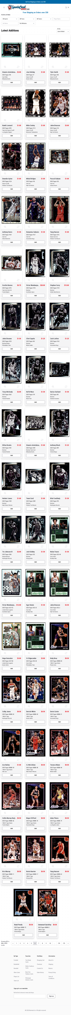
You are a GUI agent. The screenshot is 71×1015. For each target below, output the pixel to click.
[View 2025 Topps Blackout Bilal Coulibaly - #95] (59, 476)
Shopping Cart (40, 960)
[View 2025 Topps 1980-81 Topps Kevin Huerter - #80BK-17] (35, 849)
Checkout (39, 964)
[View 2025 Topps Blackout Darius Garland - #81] (59, 369)
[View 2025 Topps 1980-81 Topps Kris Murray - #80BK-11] (11, 849)
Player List (16, 976)
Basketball (16, 964)
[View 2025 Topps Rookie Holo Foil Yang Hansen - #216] (59, 209)
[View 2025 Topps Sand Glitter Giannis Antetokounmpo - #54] (11, 49)
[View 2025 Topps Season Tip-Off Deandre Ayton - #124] (11, 156)
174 (59, 943)
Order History (40, 972)
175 (64, 943)
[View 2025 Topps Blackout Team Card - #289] (35, 476)
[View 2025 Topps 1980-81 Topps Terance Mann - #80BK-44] (59, 742)
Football (16, 960)
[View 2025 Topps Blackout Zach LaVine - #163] (59, 316)
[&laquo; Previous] (13, 943)
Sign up (51, 996)
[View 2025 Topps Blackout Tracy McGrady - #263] (11, 369)
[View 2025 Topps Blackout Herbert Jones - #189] (11, 476)
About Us (51, 960)
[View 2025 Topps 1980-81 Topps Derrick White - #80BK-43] (35, 689)
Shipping (51, 964)
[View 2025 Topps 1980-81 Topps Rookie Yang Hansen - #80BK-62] (59, 849)
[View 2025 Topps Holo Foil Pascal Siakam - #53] (59, 156)
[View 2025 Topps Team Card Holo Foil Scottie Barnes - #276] (11, 263)
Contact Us (40, 968)
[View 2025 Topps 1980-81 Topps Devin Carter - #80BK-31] (59, 689)
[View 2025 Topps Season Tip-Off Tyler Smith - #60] (59, 49)
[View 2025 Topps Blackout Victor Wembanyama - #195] (35, 263)
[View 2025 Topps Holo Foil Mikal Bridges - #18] (35, 156)
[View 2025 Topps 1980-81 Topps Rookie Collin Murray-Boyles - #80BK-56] (11, 795)
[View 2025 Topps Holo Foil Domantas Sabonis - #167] (35, 209)
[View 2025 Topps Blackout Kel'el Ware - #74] (35, 369)
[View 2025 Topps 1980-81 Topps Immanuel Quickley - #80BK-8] (47, 902)
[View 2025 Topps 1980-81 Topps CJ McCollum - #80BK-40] (35, 742)
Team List (16, 980)
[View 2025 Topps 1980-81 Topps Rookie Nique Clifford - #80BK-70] (35, 795)
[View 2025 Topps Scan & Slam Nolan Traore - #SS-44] (59, 529)
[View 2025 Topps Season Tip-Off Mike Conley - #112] (35, 103)
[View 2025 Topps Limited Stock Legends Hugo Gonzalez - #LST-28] (11, 636)
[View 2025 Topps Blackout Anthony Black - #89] (59, 423)
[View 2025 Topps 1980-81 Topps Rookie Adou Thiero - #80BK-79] (59, 795)
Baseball (16, 968)
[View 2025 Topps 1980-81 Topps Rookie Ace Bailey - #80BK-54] (11, 742)
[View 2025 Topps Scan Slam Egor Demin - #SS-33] (35, 582)
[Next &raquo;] (68, 943)
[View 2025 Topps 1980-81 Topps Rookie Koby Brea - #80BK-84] (59, 636)
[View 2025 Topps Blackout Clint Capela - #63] (35, 316)
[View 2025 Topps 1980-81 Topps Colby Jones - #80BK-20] (11, 689)
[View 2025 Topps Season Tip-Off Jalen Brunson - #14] (59, 103)
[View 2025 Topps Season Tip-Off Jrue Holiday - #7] (35, 49)
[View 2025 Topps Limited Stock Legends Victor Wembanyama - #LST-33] (11, 582)
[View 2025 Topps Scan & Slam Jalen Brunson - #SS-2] (59, 582)
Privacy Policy (52, 972)
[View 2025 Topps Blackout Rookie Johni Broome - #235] (11, 316)
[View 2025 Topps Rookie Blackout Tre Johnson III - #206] (11, 529)
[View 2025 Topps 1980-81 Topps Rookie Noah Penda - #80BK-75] (23, 902)
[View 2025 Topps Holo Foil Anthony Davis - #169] (11, 209)
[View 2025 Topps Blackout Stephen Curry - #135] (59, 263)
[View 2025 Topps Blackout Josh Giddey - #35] (35, 529)
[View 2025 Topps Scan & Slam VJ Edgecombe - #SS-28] (35, 636)
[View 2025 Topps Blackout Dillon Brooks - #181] (11, 423)
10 (50, 943)
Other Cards (17, 972)
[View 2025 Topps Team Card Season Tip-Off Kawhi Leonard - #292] (11, 103)
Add (11, 82)
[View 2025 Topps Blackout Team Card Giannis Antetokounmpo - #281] (35, 423)
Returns (51, 968)
